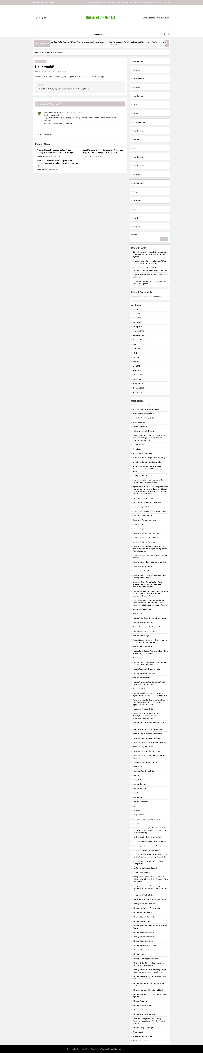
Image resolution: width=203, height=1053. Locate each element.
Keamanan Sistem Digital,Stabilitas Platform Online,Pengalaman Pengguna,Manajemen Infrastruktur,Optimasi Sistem (148, 584)
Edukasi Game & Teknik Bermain (144, 431)
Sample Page (99, 34)
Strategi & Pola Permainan (142, 872)
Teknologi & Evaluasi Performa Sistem (146, 908)
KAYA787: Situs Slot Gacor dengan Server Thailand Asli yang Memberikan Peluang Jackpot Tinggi (57, 163)
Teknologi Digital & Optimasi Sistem (145, 959)
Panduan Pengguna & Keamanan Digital (146, 669)
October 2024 (137, 392)
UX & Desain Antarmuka (141, 1041)
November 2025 (138, 335)
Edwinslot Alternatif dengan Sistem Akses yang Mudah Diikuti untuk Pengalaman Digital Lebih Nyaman (150, 254)
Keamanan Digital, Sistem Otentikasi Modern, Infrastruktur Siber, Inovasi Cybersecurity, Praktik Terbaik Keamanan (150, 548)
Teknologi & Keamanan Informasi (144, 937)
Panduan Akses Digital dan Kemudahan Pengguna (150, 618)
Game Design (137, 449)
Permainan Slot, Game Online (143, 747)
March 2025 (137, 370)
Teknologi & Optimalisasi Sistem (144, 946)
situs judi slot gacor (140, 784)
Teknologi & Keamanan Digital (143, 932)
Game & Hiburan (138, 445)
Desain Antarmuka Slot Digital (143, 414)
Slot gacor (136, 122)
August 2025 (137, 349)
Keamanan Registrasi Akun (142, 571)
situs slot (136, 140)
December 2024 (138, 384)
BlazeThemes (115, 1049)
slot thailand (137, 201)
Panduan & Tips (138, 614)
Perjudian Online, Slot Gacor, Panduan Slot (147, 729)
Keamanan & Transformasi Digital (144, 520)
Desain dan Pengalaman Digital (143, 418)
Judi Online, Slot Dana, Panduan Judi (145, 498)
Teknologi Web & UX (140, 1010)
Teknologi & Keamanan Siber (143, 941)
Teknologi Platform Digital (142, 1005)
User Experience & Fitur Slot (142, 1036)
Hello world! (158, 296)
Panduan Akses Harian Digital (143, 623)
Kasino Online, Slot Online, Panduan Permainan (149, 507)
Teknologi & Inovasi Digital (142, 921)
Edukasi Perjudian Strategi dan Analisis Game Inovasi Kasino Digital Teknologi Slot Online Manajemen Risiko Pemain (149, 438)
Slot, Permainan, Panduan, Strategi (145, 868)
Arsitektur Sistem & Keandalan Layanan (146, 409)
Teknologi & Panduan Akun (142, 950)
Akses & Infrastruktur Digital (142, 405)
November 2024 (138, 388)
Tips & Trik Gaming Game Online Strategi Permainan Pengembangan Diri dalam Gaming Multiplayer (149, 1021)
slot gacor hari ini (139, 79)
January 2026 (137, 327)
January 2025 (137, 379)
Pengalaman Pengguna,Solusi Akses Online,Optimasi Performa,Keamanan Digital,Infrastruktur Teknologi (145, 716)
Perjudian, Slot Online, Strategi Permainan (147, 734)
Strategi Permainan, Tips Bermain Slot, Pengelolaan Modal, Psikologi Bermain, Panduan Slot (150, 888)
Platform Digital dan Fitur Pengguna (145, 762)
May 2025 (136, 362)
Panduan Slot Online (140, 689)
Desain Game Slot (139, 422)
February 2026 (137, 322)
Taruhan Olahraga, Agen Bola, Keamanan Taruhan (150, 899)
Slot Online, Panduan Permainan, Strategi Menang (150, 846)
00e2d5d (40, 71)
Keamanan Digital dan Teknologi (144, 542)
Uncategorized (41, 61)
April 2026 (136, 314)
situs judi (136, 775)
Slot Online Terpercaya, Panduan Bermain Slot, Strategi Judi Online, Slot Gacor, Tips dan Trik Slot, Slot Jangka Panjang (150, 830)
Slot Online (136, 824)
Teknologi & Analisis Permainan (144, 904)
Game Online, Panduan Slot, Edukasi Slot (147, 462)
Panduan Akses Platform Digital (144, 631)
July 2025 (136, 353)
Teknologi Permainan (140, 1001)
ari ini (143, 122)
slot (134, 148)
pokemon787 (137, 767)
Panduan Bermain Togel (141, 636)
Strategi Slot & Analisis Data (143, 895)
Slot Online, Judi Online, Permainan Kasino (147, 837)
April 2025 (136, 366)
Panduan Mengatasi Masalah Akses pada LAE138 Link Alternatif (133, 2)
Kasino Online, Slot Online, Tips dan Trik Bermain (150, 511)
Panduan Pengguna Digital (142, 678)
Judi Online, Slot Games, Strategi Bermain (147, 503)
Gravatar (69, 123)
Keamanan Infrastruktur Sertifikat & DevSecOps (149, 562)
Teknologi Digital (139, 954)
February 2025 (137, 375)
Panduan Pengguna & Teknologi (144, 673)
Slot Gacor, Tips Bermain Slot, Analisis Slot (148, 819)
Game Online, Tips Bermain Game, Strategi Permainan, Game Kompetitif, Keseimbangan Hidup (148, 469)
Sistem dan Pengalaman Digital (144, 771)
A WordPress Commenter (52, 112)
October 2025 (137, 340)
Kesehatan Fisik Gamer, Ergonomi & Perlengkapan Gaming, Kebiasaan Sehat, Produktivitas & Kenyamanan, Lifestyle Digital (150, 593)
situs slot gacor (138, 96)
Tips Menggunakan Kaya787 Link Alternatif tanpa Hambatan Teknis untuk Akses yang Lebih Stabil (116, 42)
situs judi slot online (140, 789)
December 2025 (138, 331)
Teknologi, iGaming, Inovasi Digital (145, 1014)
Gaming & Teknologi (140, 476)
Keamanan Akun (138, 524)
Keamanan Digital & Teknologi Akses (146, 537)
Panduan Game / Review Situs (143, 647)
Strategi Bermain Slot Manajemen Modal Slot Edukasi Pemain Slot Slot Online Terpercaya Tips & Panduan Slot (150, 879)
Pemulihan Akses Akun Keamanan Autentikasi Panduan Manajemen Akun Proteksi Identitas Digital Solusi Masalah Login (149, 702)
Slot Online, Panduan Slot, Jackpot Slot (146, 850)
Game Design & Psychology (142, 453)
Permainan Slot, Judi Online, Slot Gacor (146, 751)
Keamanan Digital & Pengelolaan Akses (146, 533)
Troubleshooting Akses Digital (143, 1028)
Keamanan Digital (139, 529)
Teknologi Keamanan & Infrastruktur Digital (148, 990)
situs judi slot (137, 780)
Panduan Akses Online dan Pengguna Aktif (147, 627)
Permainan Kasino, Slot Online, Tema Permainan (149, 742)
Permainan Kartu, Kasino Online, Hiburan (147, 738)
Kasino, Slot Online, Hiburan (142, 516)
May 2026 (136, 309)
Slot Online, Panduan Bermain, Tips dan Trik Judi (150, 841)
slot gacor (136, 70)
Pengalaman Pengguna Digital (143, 709)
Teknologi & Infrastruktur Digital (144, 917)
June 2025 (136, 357)
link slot (135, 105)
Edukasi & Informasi (140, 427)
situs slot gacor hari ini (141, 802)
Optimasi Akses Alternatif (142, 609)
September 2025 (138, 344)
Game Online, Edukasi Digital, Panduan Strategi (149, 458)
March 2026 (137, 318)
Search (134, 235)
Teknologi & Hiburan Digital (142, 912)
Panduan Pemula (138, 658)
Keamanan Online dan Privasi (143, 567)
